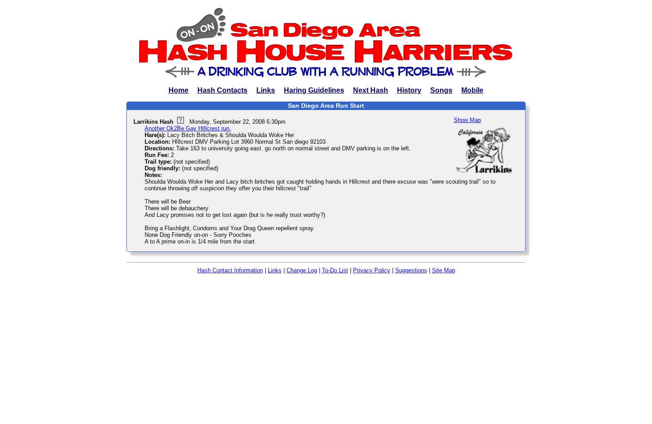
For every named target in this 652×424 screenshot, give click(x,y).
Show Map (467, 120)
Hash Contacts (222, 90)
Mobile (472, 90)
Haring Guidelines (314, 90)
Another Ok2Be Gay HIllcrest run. (188, 128)
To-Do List (335, 270)
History (409, 90)
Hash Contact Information (230, 270)
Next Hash (370, 90)
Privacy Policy (371, 270)
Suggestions (411, 270)
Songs (441, 90)
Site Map (443, 270)
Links (265, 90)
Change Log (302, 270)
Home (179, 90)
